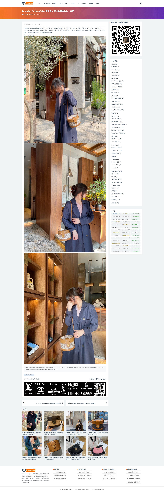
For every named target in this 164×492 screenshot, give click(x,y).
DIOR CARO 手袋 (126, 230)
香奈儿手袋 (116, 248)
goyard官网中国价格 (133, 472)
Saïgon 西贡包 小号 (116, 130)
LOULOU (113, 188)
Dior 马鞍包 (116, 235)
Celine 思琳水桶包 (125, 217)
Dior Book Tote (115, 104)
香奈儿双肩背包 (116, 246)
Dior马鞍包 (125, 235)
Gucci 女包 (114, 141)
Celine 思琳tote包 (116, 214)
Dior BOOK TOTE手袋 (125, 227)
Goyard (113, 116)
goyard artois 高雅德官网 (133, 478)
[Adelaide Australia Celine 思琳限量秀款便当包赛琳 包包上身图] (76, 424)
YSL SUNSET (114, 196)
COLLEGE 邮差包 (116, 182)
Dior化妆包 (125, 232)
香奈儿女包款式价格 (109, 472)
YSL (79, 3)
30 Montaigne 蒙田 (116, 98)
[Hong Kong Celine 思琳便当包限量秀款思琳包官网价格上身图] (32, 421)
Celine (26, 14)
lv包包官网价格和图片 (60, 478)
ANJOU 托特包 (115, 118)
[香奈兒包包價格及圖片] (23, 14)
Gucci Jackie (116, 237)
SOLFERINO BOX (116, 194)
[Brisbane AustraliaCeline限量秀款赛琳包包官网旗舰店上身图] (32, 446)
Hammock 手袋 (115, 165)
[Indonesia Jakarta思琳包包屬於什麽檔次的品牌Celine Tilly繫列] (76, 446)
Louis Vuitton (46, 3)
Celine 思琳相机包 (135, 217)
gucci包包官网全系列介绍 (84, 478)
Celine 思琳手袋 (116, 217)
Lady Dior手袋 (135, 238)
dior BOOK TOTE (116, 227)
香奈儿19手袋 (116, 241)
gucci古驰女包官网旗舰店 (84, 475)
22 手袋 (113, 78)
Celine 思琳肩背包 (116, 219)
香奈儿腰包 (125, 251)
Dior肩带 (135, 232)
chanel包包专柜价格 (99, 489)
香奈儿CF (126, 240)
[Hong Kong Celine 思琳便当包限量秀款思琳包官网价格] (54, 421)
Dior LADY (135, 229)
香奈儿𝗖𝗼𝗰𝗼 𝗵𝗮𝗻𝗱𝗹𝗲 (135, 251)
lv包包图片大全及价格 (60, 475)
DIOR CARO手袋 (116, 230)
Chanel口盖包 (135, 222)
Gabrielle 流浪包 (115, 86)
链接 (103, 379)
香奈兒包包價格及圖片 (33, 379)
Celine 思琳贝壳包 (135, 219)
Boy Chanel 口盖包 (116, 81)
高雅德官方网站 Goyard (134, 482)
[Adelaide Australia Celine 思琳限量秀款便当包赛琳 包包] (98, 421)
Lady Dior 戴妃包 (116, 110)
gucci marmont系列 (126, 238)
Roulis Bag (71, 489)
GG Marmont (114, 139)
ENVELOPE (114, 185)
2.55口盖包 (114, 75)
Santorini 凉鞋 (115, 153)
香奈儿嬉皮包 (135, 246)
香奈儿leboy (135, 240)
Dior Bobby (114, 101)
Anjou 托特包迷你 (116, 121)
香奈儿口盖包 (126, 246)
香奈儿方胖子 (126, 249)
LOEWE (113, 159)
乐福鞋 (113, 156)
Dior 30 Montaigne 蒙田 (116, 225)
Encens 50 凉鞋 (115, 150)
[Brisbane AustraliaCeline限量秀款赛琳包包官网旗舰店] (54, 446)
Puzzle (113, 167)
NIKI (112, 191)
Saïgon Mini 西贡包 (116, 127)
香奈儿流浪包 (135, 249)
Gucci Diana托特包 (135, 235)
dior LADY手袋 (116, 233)
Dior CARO (135, 227)
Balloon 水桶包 (115, 162)
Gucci (112, 136)
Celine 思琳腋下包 (125, 219)
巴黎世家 (113, 203)
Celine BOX (114, 66)
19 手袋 (113, 72)
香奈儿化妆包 (135, 243)
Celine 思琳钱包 (125, 222)
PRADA (91, 3)
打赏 (92, 379)
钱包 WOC (114, 92)
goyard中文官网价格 (133, 475)
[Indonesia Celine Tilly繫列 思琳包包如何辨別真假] (98, 446)
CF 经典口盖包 (115, 84)
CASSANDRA (115, 179)
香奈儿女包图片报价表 (109, 478)
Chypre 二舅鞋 (115, 147)
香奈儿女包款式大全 (109, 475)
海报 (98, 379)
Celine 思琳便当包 (29, 375)
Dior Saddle (114, 107)
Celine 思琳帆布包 (135, 214)
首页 (40, 3)
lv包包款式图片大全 (60, 472)
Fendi (112, 113)
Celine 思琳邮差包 (116, 222)
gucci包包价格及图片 (84, 472)
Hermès (113, 145)
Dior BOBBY (125, 224)
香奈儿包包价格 (89, 489)
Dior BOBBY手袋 (135, 225)
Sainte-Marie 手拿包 (116, 133)
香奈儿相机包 (116, 251)
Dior (112, 96)
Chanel (113, 70)
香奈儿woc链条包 (116, 243)
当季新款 (113, 89)
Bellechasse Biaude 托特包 (118, 124)
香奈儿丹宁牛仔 (125, 243)
